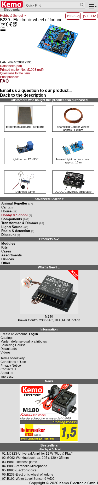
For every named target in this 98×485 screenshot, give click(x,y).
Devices (7, 259)
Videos (5, 352)
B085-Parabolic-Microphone (27, 466)
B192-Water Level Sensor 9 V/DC (31, 479)
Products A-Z (49, 239)
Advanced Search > (49, 199)
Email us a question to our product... (36, 90)
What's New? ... (49, 267)
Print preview (9, 77)
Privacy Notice (11, 365)
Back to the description (23, 95)
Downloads (9, 349)
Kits (4, 247)
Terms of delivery (13, 358)
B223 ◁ (73, 16)
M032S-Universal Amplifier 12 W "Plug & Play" (39, 453)
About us (7, 373)
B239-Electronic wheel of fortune (30, 474)
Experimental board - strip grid (25, 126)
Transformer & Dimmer (22, 223)
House (9, 211)
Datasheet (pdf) (11, 66)
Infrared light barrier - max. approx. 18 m (73, 161)
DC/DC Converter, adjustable (73, 191)
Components (15, 219)
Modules (8, 243)
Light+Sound (14, 227)
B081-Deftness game (22, 462)
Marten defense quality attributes (24, 341)
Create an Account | (19, 334)
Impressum (8, 376)
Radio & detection (17, 231)
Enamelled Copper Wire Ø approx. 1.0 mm (73, 128)
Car (7, 207)
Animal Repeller (17, 203)
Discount (10, 235)
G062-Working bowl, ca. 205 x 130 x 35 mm (38, 458)
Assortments (11, 255)
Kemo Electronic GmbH (78, 483)
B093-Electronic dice (22, 470)
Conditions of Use (13, 362)
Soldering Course (13, 345)
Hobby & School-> (13, 16)
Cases (6, 251)
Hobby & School (16, 215)
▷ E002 (89, 16)
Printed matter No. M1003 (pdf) (22, 69)
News (49, 381)
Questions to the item (15, 73)
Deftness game (25, 191)
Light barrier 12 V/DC (25, 159)
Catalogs (7, 338)
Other (5, 263)
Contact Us (8, 369)
